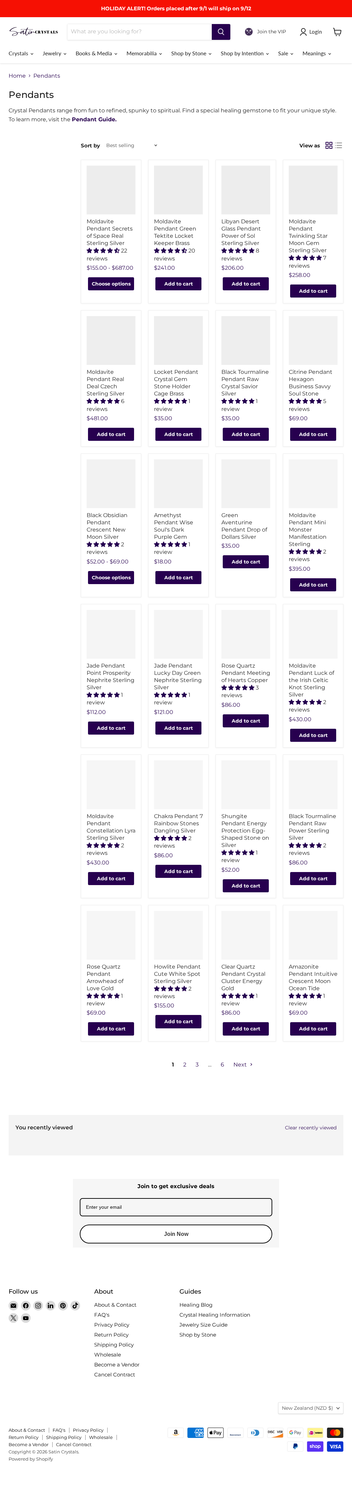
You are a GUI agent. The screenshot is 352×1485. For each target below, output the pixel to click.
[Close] (260, 704)
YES (222, 743)
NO (222, 769)
